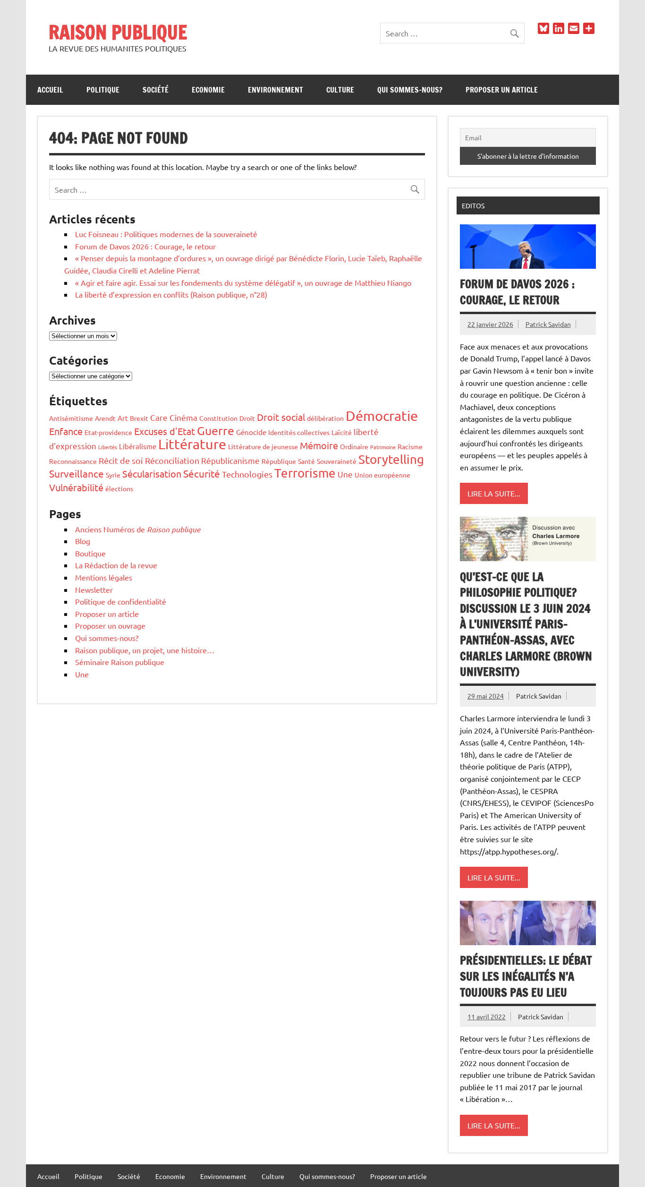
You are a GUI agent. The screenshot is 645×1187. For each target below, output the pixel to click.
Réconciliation (172, 460)
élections (119, 488)
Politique (102, 90)
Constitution (218, 418)
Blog (82, 541)
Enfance (66, 431)
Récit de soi (121, 460)
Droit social (281, 417)
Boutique (90, 553)
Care (159, 417)
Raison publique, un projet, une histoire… (144, 650)
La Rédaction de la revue (116, 565)
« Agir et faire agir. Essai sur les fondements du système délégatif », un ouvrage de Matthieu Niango (243, 282)
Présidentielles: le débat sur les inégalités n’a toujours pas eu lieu (526, 976)
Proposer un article (502, 90)
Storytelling (391, 459)
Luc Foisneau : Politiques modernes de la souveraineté (166, 234)
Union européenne (382, 474)
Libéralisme (137, 446)
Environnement (275, 90)
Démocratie (382, 416)
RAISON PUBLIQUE (118, 31)
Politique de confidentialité (120, 601)
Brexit (139, 418)
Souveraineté (336, 461)
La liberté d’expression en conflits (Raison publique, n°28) (171, 294)
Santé (306, 461)
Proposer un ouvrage (110, 625)
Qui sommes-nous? (409, 90)
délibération (325, 418)
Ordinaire (354, 446)
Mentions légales (103, 577)
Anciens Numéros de (137, 529)
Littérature (192, 444)
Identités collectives (299, 432)
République (279, 461)
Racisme (410, 446)
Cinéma (183, 417)
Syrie (113, 474)
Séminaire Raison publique (119, 661)
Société (156, 90)
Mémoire (319, 445)
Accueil (50, 90)
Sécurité (201, 473)
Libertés (107, 447)
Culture (340, 90)
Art (123, 417)
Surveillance (76, 473)
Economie (208, 90)
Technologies (247, 474)
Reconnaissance (73, 461)
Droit (247, 418)
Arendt (105, 418)
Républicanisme (230, 460)
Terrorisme (305, 473)
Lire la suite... (493, 493)
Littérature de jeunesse (263, 446)
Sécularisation (151, 473)
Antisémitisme (71, 418)
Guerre (215, 430)
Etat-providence (108, 432)
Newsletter (94, 589)
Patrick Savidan (548, 324)
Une (345, 474)
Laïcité (341, 432)
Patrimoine (383, 447)
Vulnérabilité (76, 487)
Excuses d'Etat (164, 431)
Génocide (251, 431)
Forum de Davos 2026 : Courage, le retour (145, 246)
